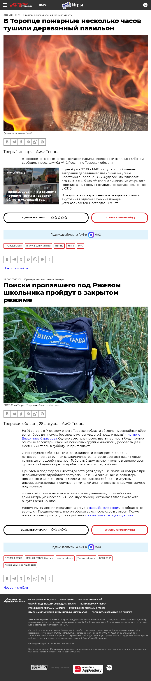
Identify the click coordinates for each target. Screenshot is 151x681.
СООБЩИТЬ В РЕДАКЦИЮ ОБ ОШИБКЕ (112, 612)
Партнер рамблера (60, 667)
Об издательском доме (42, 599)
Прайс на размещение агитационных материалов (57, 612)
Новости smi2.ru (15, 268)
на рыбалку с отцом (104, 508)
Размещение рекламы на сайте (46, 608)
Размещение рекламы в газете (87, 608)
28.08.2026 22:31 (12, 279)
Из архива (54, 405)
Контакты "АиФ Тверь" (93, 604)
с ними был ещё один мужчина (109, 515)
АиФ (29, 133)
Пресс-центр (67, 599)
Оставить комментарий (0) (120, 217)
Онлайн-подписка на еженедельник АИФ (52, 604)
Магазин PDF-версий (90, 599)
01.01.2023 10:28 (11, 15)
